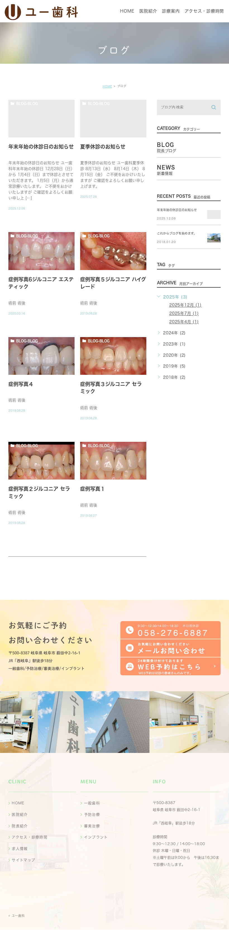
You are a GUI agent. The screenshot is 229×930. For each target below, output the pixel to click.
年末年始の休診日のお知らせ (41, 146)
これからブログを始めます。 (177, 233)
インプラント (96, 837)
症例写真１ (92, 488)
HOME (107, 86)
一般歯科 (92, 803)
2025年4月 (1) (184, 322)
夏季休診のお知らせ (102, 146)
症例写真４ (21, 384)
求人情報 (20, 848)
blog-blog (27, 103)
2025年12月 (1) (185, 305)
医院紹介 (20, 814)
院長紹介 (20, 826)
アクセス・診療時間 (29, 837)
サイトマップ (23, 860)
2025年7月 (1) (184, 314)
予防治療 (92, 814)
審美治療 (92, 826)
